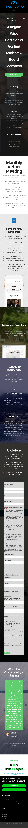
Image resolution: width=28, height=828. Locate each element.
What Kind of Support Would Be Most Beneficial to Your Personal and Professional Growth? (13, 599)
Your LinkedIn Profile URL (9, 554)
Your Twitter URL (7, 560)
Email (7, 495)
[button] (14, 10)
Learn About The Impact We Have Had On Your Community (14, 774)
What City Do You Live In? (11, 501)
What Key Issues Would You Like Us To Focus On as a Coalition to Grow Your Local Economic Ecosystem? (14, 607)
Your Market (6, 583)
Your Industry (7, 577)
